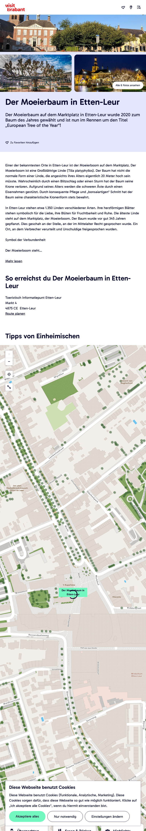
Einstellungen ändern (107, 816)
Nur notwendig (65, 816)
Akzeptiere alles (27, 816)
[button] (73, 594)
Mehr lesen (13, 261)
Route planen (15, 313)
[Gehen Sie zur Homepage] (17, 7)
